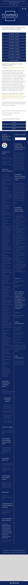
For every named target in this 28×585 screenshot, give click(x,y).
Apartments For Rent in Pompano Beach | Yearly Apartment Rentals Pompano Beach (20, 241)
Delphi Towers (6, 240)
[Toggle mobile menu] (25, 8)
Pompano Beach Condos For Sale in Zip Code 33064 (20, 194)
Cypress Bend (6, 239)
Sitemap (17, 312)
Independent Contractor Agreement (18, 328)
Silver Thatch (5, 344)
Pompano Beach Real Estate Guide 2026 (20, 268)
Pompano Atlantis (6, 194)
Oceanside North (6, 300)
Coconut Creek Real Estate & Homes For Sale (7, 432)
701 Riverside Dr (6, 179)
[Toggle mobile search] (22, 8)
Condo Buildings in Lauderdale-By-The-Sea (7, 512)
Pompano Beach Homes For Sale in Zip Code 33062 (20, 159)
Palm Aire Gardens (7, 301)
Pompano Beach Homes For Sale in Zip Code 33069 (20, 168)
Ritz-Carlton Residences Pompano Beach (7, 406)
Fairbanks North (6, 248)
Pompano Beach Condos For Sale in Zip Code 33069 (20, 198)
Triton (3, 365)
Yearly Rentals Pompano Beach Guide (20, 255)
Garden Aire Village (7, 258)
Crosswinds (5, 237)
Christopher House (7, 226)
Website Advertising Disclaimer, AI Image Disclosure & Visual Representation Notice (20, 348)
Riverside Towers (6, 324)
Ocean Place (5, 295)
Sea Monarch (5, 339)
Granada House (6, 260)
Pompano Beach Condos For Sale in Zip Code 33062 (20, 189)
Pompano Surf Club (7, 315)
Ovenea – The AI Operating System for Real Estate (20, 225)
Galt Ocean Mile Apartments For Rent (6, 452)
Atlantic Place (5, 193)
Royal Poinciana (6, 326)
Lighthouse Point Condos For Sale (6, 486)
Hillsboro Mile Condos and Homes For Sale (7, 469)
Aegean (4, 182)
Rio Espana (5, 321)
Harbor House (6, 261)
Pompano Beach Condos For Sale (16, 67)
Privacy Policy (19, 337)
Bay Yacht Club (6, 197)
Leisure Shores (6, 278)
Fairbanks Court (6, 246)
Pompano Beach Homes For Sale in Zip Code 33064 (20, 163)
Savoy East (5, 336)
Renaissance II (6, 318)
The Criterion (5, 235)
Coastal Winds (6, 231)
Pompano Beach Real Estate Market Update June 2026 (20, 232)
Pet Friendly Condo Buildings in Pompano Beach (7, 416)
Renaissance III (6, 320)
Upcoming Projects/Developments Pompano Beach (8, 391)
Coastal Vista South (7, 229)
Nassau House (6, 286)
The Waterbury (6, 370)
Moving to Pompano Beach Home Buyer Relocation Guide (20, 262)
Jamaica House (6, 275)
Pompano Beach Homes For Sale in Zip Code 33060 (20, 154)
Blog (16, 203)
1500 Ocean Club (6, 177)
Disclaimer (18, 339)
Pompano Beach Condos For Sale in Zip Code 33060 (20, 185)
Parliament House (7, 304)
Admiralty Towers (6, 181)
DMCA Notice (18, 342)
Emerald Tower (6, 242)
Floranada (4, 255)
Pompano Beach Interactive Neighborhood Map (7, 163)
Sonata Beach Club (7, 349)
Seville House (6, 341)
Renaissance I (5, 316)
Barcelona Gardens (7, 196)
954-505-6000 (16, 2)
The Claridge (5, 228)
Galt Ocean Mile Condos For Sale (6, 448)
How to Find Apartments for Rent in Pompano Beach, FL (20, 217)
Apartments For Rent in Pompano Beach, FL (20, 249)
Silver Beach (5, 342)
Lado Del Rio (5, 277)
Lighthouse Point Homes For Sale (6, 483)
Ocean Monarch (6, 290)
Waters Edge (5, 373)
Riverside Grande (6, 323)
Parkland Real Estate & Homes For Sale (7, 497)
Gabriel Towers (6, 257)
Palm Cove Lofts (6, 303)
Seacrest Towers (6, 338)
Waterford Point (6, 371)
